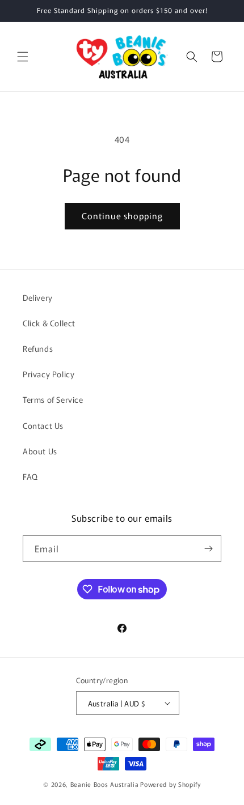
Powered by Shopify (170, 784)
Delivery (38, 297)
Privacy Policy (48, 374)
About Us (40, 451)
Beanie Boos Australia (104, 784)
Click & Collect (49, 323)
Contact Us (43, 425)
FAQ (30, 476)
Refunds (38, 348)
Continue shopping (122, 216)
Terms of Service (53, 399)
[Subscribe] (208, 548)
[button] (22, 56)
